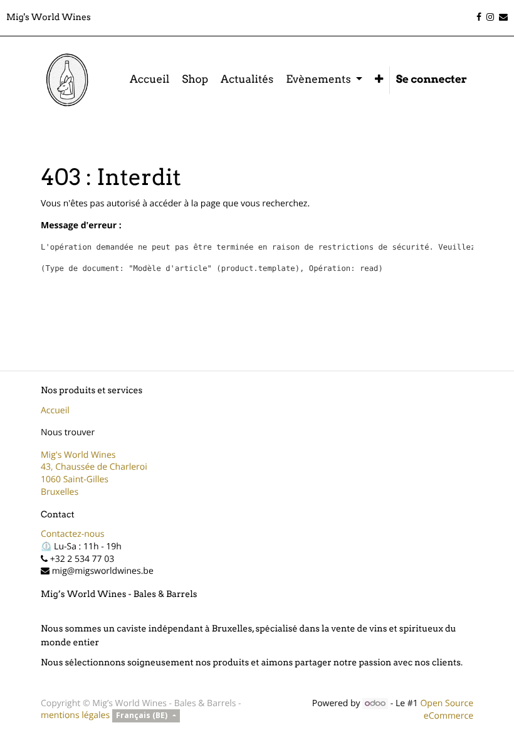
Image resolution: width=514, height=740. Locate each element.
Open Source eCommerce (446, 709)
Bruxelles (59, 492)
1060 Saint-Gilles (74, 479)
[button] (379, 80)
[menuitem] (149, 80)
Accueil (55, 410)
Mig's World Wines (78, 455)
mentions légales (75, 715)
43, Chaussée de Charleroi (94, 467)
